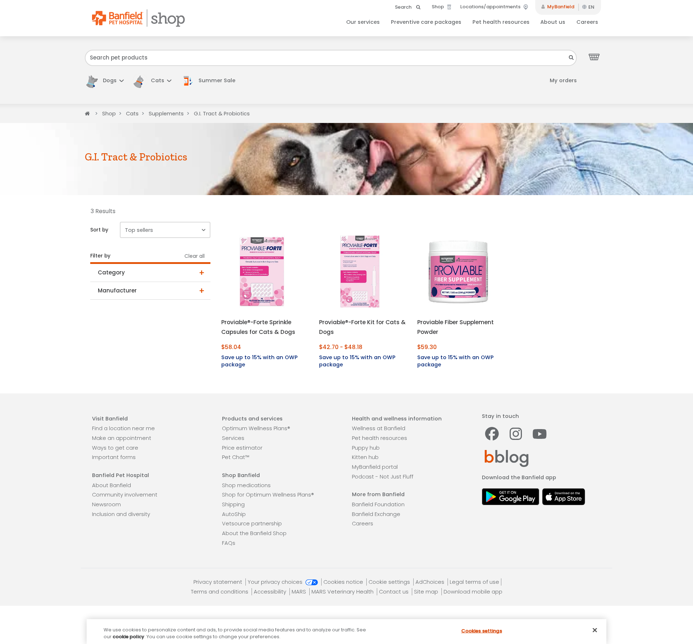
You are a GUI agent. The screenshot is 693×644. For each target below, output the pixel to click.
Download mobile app (473, 591)
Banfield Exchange (376, 514)
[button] (104, 81)
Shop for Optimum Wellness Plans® (268, 494)
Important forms (114, 457)
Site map (427, 591)
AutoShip (234, 514)
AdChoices (430, 582)
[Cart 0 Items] (594, 56)
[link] (211, 81)
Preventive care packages (426, 22)
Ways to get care (115, 447)
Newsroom (106, 504)
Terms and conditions (220, 591)
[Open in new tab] (510, 496)
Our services (363, 22)
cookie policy (128, 636)
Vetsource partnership (252, 523)
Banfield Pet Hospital (120, 475)
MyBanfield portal (375, 467)
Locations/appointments (491, 6)
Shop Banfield (241, 475)
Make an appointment (121, 438)
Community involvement (124, 494)
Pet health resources (500, 22)
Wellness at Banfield (378, 428)
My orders (563, 80)
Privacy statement (218, 582)
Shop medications (246, 485)
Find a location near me (123, 428)
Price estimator (242, 447)
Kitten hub (365, 457)
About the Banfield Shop (254, 533)
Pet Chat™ (235, 457)
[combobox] (331, 58)
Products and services (252, 418)
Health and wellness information (397, 418)
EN (591, 7)
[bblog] (506, 458)
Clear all (194, 256)
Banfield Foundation (378, 504)
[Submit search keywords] (571, 57)
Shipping (233, 504)
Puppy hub (366, 447)
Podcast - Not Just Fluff (382, 476)
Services (233, 438)
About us (552, 22)
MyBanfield (560, 6)
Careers (587, 22)
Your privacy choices (276, 582)
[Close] (595, 630)
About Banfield (111, 485)
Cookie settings (390, 582)
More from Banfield (378, 494)
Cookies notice (344, 582)
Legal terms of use (474, 582)
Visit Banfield (110, 418)
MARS (300, 591)
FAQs (228, 543)
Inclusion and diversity (121, 514)
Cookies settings (481, 630)
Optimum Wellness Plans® (256, 428)
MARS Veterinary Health (343, 591)
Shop (438, 6)
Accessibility (271, 591)
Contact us (394, 591)
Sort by (99, 229)
